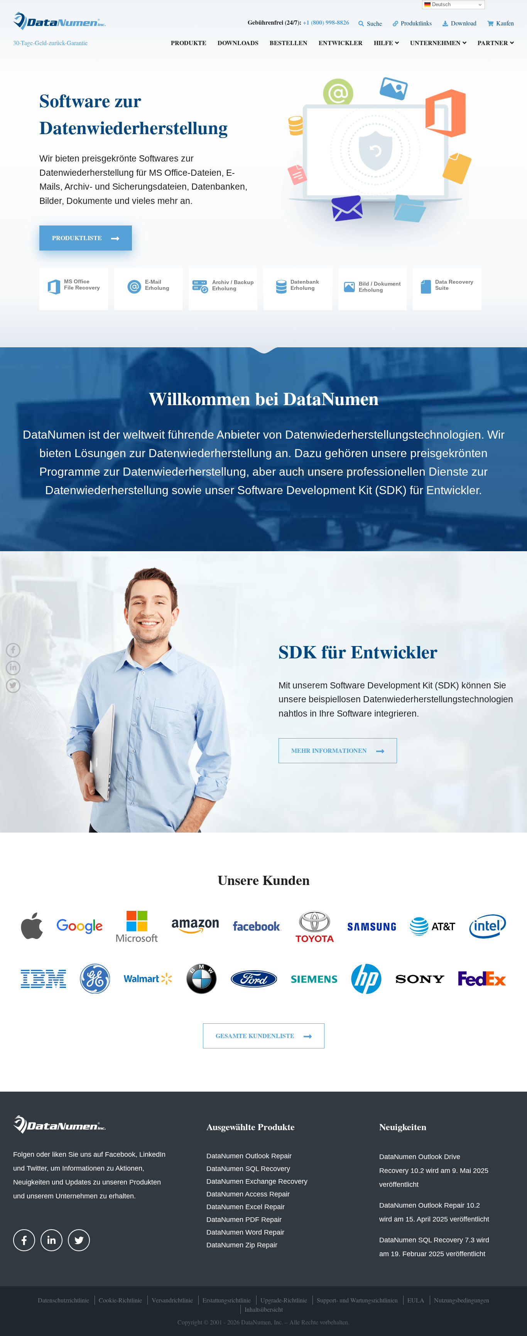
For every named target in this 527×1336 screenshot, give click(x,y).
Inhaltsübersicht (264, 1309)
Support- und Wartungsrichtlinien (357, 1300)
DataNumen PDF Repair (244, 1219)
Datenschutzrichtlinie (63, 1300)
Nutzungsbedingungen (461, 1300)
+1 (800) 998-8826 (326, 22)
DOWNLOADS (238, 43)
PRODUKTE (188, 43)
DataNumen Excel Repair (245, 1207)
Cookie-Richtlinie (120, 1300)
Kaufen (504, 23)
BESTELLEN (288, 43)
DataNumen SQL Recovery (248, 1169)
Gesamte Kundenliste (256, 1035)
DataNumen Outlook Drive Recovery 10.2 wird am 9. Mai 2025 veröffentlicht (433, 1170)
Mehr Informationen (329, 750)
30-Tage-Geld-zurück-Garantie (50, 43)
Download (462, 23)
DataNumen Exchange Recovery (256, 1181)
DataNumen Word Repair (245, 1232)
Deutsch (441, 4)
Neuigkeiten (402, 1126)
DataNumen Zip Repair (241, 1245)
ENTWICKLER (341, 43)
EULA (415, 1300)
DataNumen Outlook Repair (249, 1156)
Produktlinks (415, 23)
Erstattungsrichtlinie (227, 1300)
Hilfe (383, 43)
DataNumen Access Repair (248, 1194)
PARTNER (493, 43)
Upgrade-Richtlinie (283, 1300)
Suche (373, 23)
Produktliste (77, 237)
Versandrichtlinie (172, 1300)
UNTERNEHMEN (435, 43)
